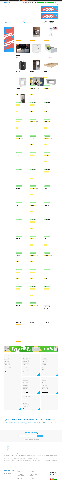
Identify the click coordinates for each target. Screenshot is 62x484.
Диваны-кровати (9, 420)
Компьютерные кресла (47, 422)
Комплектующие (6, 368)
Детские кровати (48, 419)
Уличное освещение (26, 368)
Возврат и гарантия (33, 474)
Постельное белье (25, 378)
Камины (43, 361)
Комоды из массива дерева (9, 422)
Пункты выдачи (20, 474)
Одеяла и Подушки (25, 379)
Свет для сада (44, 382)
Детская (5, 365)
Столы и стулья (25, 406)
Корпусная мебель (7, 355)
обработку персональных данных (31, 440)
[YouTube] (54, 474)
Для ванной (46, 361)
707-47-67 (34, 2)
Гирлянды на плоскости (26, 400)
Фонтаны (43, 355)
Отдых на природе (44, 385)
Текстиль (43, 367)
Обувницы (36, 425)
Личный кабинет (57, 2)
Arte (7, 419)
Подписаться (40, 436)
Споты (24, 358)
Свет (24, 374)
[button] (31, 427)
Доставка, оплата (20, 471)
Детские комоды (40, 419)
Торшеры (24, 361)
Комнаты (24, 365)
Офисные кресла (41, 425)
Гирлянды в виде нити (26, 399)
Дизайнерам (32, 471)
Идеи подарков (25, 403)
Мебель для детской (30, 424)
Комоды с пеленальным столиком (23, 422)
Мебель (6, 371)
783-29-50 (25, 2)
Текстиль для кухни (25, 385)
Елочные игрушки (27, 396)
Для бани (43, 388)
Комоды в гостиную (32, 420)
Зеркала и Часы (44, 364)
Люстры (24, 355)
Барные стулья (13, 419)
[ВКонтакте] (51, 474)
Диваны (54, 419)
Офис (5, 361)
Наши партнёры (32, 470)
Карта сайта (32, 475)
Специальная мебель (7, 367)
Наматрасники (25, 388)
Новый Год (26, 409)
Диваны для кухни (18, 420)
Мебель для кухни (40, 423)
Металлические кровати (11, 425)
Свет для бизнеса (25, 367)
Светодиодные (25, 371)
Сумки (28, 389)
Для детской (24, 389)
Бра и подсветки (28, 358)
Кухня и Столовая (6, 364)
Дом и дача (45, 392)
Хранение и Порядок (44, 365)
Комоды (25, 420)
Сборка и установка (20, 475)
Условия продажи (20, 478)
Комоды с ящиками (37, 422)
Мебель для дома (44, 378)
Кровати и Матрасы (7, 358)
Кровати (16, 423)
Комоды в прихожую (42, 420)
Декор (43, 369)
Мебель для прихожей (50, 423)
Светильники (28, 355)
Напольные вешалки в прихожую (24, 425)
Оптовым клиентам (33, 472)
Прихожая (8, 361)
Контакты (9, 0)
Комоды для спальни (52, 420)
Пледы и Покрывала (26, 382)
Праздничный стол (25, 397)
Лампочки (27, 361)
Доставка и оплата (15, 0)
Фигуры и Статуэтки (44, 358)
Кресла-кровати (10, 423)
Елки (23, 396)
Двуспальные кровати (30, 419)
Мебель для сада (44, 379)
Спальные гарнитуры (49, 425)
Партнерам (32, 478)
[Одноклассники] (56, 474)
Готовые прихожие (20, 419)
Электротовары (25, 370)
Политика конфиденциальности (22, 479)
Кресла (54, 422)
